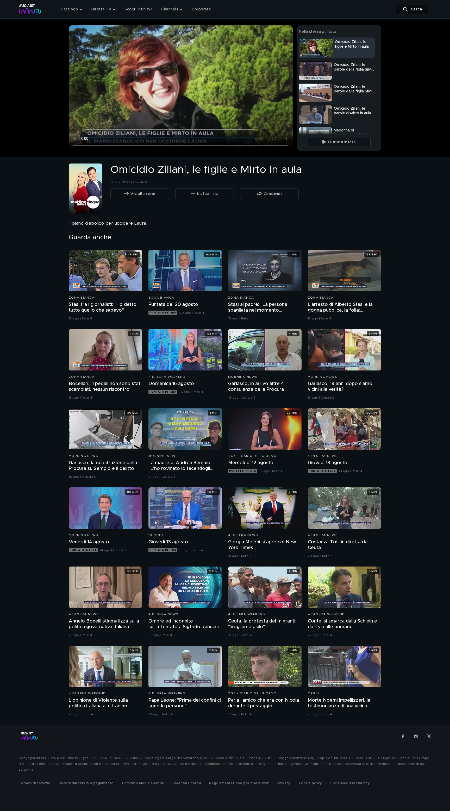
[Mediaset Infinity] (30, 9)
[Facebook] (403, 736)
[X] (429, 736)
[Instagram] (416, 736)
